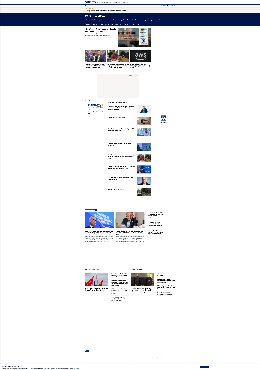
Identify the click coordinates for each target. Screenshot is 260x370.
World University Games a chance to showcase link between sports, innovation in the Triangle (95, 65)
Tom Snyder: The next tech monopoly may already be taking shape (140, 65)
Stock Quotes (126, 24)
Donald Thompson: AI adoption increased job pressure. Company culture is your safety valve (121, 156)
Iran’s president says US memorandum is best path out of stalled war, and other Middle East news (129, 232)
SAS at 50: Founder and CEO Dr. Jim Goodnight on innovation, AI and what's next (122, 167)
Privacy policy (76, 368)
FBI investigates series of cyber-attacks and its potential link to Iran (166, 287)
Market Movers (135, 24)
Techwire (94, 24)
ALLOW (204, 366)
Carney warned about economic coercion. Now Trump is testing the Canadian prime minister (99, 232)
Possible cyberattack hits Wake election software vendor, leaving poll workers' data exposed (141, 290)
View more (110, 198)
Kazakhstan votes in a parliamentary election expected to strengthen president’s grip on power (155, 223)
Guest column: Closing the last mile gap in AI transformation (121, 178)
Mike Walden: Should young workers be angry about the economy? (100, 30)
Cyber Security (135, 269)
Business (88, 24)
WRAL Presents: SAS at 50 (116, 189)
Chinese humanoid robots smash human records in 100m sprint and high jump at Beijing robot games (120, 283)
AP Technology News (91, 269)
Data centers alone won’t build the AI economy (119, 144)
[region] (130, 367)
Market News (118, 24)
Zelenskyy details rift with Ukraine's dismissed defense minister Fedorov (156, 214)
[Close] (257, 367)
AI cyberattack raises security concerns (165, 274)
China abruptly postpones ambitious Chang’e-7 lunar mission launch (96, 289)
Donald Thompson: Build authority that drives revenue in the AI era (122, 130)
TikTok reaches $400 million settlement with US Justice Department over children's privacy (119, 291)
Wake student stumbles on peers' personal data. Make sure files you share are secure (165, 294)
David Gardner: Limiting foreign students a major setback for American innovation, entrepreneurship (121, 108)
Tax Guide (101, 24)
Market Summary (109, 24)
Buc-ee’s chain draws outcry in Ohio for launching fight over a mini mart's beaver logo (156, 232)
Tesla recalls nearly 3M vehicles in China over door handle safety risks (119, 299)
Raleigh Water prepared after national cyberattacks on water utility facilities (166, 280)
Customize (195, 366)
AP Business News (90, 210)
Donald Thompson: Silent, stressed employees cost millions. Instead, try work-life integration (118, 65)
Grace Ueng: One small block (117, 118)
